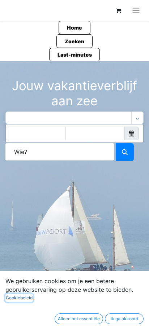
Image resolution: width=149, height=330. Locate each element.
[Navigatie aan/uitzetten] (136, 10)
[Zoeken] (125, 152)
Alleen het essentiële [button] (79, 318)
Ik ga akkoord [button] (124, 318)
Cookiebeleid (19, 297)
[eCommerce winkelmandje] (118, 10)
